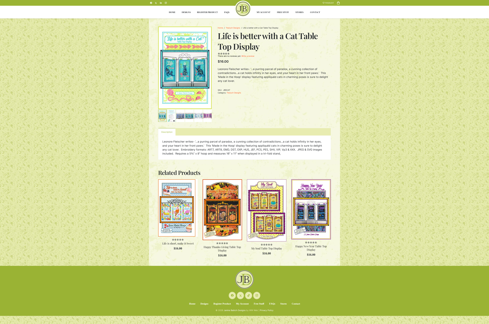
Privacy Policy (266, 310)
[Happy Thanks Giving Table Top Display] (222, 209)
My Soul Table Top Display (266, 248)
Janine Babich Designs (235, 310)
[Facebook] (151, 3)
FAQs (272, 303)
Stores (283, 303)
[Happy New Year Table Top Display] (311, 209)
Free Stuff (259, 303)
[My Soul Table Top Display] (266, 210)
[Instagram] (166, 3)
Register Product (222, 303)
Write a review (247, 56)
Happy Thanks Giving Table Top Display (222, 248)
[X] (156, 3)
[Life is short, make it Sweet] (178, 208)
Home (220, 28)
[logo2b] (243, 9)
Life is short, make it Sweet (178, 243)
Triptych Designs (233, 28)
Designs (204, 303)
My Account (242, 303)
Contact (296, 303)
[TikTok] (248, 295)
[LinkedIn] (161, 3)
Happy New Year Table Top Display (311, 247)
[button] (207, 31)
